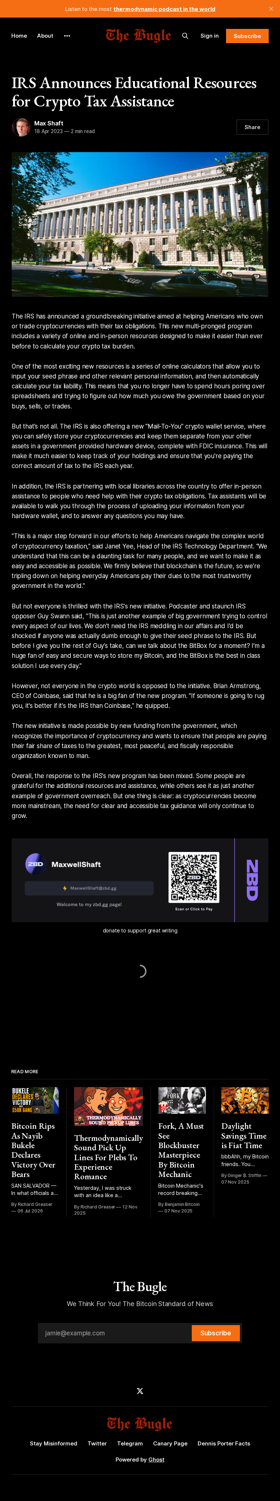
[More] (67, 36)
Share (252, 127)
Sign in (210, 35)
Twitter (97, 1443)
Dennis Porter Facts (224, 1443)
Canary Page (170, 1443)
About (45, 35)
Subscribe (247, 36)
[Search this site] (185, 36)
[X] (140, 1391)
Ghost (156, 1459)
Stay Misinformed (53, 1443)
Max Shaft (48, 123)
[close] (271, 9)
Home (19, 35)
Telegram (130, 1443)
